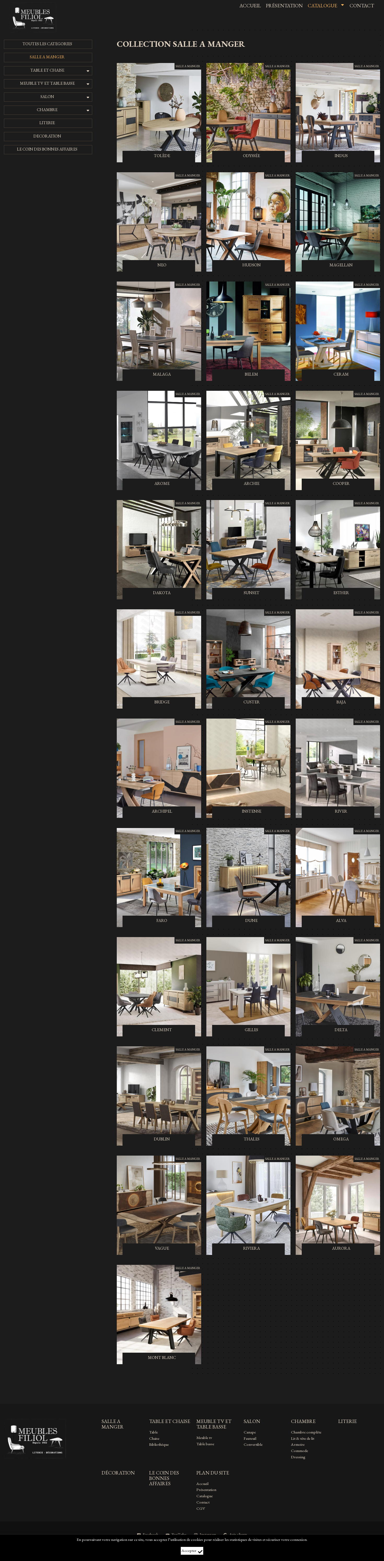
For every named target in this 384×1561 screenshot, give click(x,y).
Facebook (150, 1534)
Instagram (208, 1534)
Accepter (189, 1550)
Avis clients (238, 1534)
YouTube (179, 1534)
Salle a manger (188, 66)
